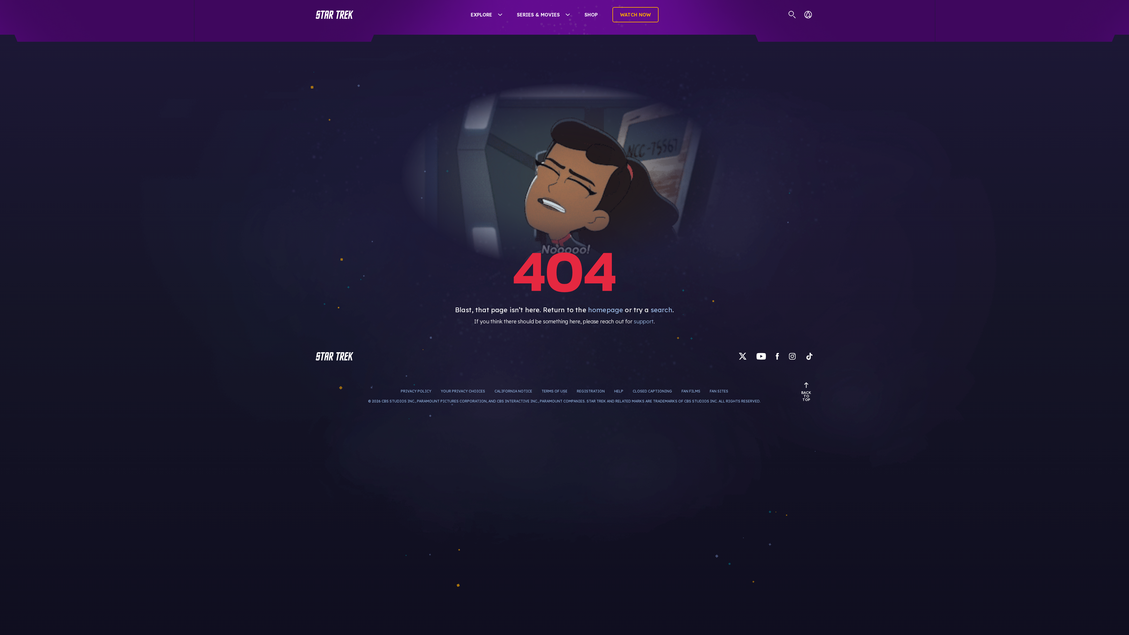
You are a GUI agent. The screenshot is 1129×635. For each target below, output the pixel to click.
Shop (591, 15)
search (661, 310)
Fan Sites (696, 391)
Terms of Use (532, 391)
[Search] (792, 15)
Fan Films (668, 391)
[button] (334, 15)
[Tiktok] (809, 356)
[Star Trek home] (334, 356)
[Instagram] (792, 356)
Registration (568, 391)
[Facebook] (777, 356)
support (644, 321)
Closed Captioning (630, 391)
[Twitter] (743, 356)
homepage (605, 310)
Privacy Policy (438, 391)
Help (596, 391)
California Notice (491, 391)
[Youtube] (761, 356)
